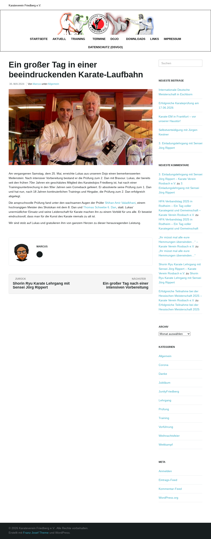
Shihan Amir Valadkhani (120, 202)
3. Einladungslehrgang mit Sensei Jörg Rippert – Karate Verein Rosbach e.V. (180, 179)
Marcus (37, 84)
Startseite (39, 39)
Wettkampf (166, 444)
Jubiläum (164, 382)
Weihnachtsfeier (169, 435)
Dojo (115, 39)
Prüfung (164, 409)
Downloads (135, 39)
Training (78, 39)
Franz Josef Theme (36, 532)
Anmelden (165, 471)
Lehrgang (165, 400)
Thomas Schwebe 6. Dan (99, 207)
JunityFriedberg (169, 391)
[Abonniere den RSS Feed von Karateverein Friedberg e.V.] (200, 5)
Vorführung (166, 426)
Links (154, 39)
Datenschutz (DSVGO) (105, 47)
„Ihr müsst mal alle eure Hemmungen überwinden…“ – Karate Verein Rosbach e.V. (178, 242)
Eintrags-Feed (168, 480)
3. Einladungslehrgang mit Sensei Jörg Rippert (179, 188)
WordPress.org (168, 497)
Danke (163, 373)
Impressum (172, 39)
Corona (163, 365)
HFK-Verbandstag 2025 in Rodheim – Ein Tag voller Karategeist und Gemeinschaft (178, 224)
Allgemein (53, 84)
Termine (99, 39)
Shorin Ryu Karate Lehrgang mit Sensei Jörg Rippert (180, 278)
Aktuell (59, 39)
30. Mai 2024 (16, 84)
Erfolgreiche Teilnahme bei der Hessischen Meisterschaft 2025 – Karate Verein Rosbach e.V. (180, 296)
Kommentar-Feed (170, 488)
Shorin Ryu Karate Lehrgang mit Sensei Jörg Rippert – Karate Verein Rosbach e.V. (180, 269)
